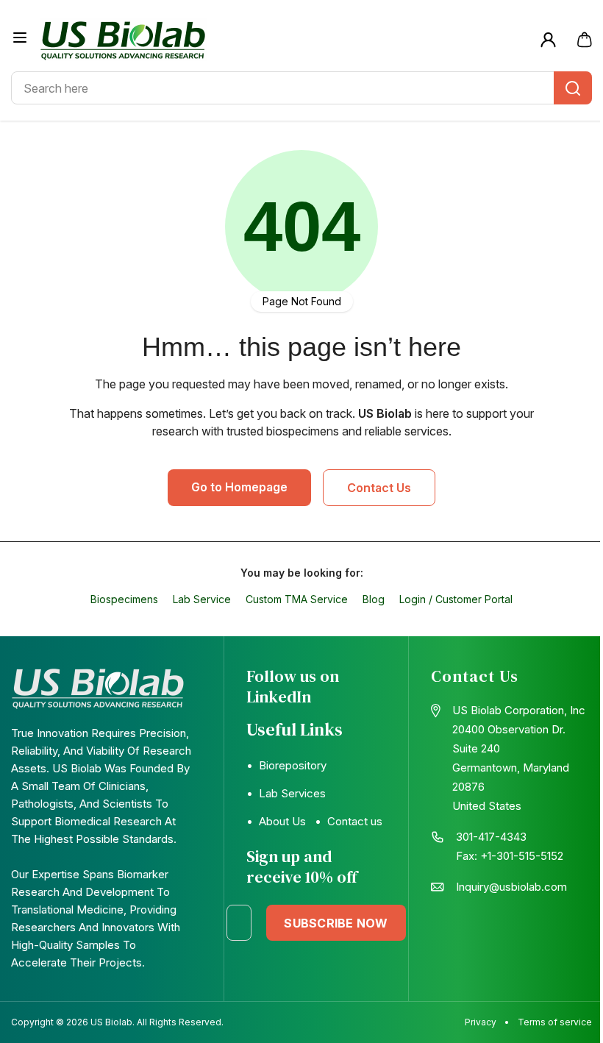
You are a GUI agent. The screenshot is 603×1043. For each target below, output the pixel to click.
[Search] (573, 87)
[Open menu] (20, 37)
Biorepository (293, 765)
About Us (282, 821)
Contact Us (379, 487)
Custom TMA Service (297, 599)
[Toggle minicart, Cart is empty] (584, 40)
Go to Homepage (239, 487)
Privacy (480, 1022)
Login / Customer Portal (456, 599)
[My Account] (548, 40)
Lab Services (292, 793)
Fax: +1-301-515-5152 (509, 856)
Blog (374, 599)
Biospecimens (124, 599)
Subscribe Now (336, 923)
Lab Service (202, 599)
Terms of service (555, 1022)
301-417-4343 (491, 837)
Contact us (354, 821)
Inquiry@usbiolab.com (511, 887)
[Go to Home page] (284, 39)
